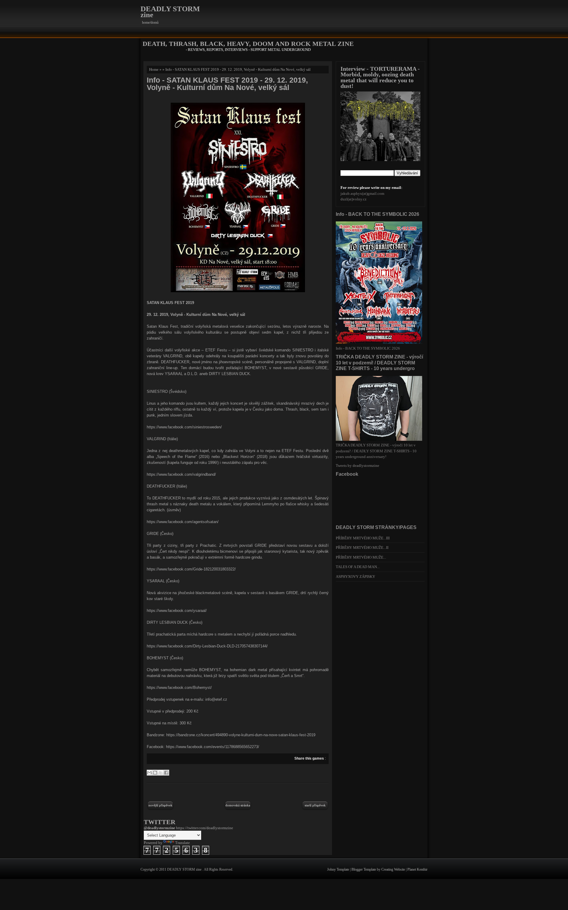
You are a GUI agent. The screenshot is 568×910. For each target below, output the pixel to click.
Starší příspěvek (315, 805)
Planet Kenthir (417, 869)
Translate (182, 842)
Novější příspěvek (160, 805)
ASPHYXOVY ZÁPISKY (355, 576)
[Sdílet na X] (161, 773)
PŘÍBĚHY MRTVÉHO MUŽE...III (363, 538)
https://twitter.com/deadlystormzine (204, 828)
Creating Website (393, 869)
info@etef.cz (216, 699)
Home (154, 69)
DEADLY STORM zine (170, 12)
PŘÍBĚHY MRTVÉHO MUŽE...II (362, 547)
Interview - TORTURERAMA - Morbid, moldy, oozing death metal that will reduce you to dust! (380, 77)
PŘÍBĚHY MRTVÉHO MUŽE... (361, 557)
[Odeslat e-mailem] (149, 773)
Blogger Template (364, 869)
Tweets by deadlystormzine (357, 465)
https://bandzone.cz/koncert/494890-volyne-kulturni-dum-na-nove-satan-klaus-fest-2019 (240, 735)
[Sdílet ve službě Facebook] (166, 773)
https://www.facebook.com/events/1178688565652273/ (212, 747)
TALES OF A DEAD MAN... (358, 567)
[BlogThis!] (155, 773)
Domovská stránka (237, 805)
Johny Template (338, 869)
